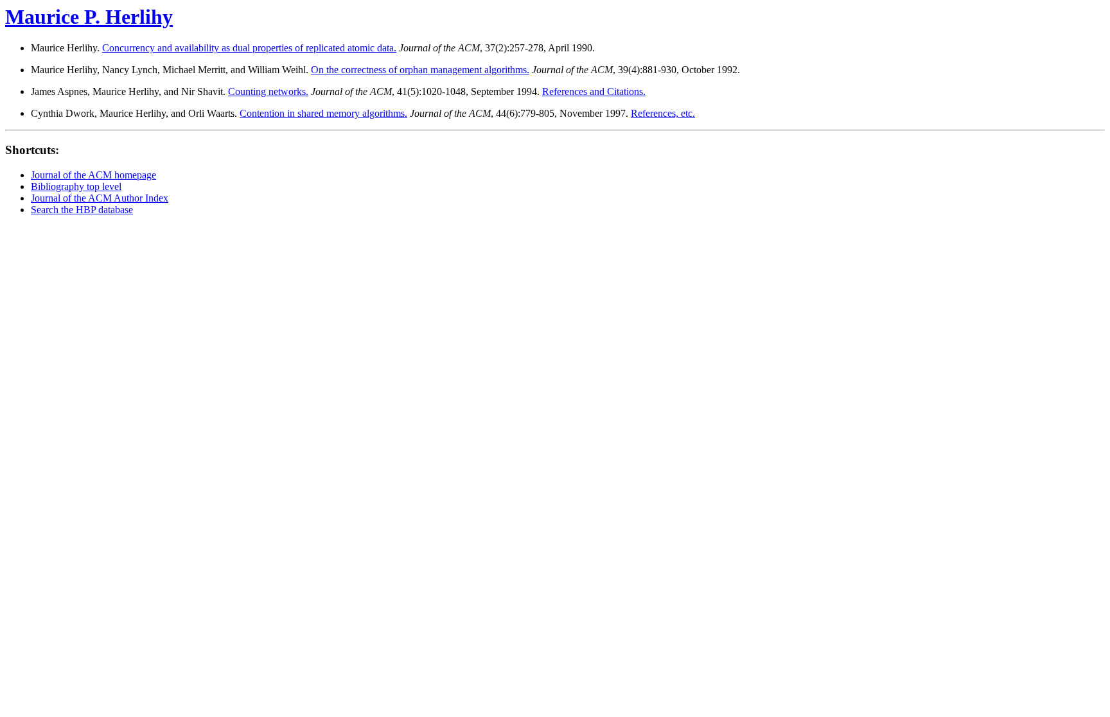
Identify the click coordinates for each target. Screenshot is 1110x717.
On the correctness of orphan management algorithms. (420, 69)
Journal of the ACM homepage (93, 174)
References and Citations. (594, 91)
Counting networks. (268, 91)
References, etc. (663, 113)
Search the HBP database (82, 209)
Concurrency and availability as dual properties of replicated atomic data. (249, 47)
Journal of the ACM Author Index (99, 198)
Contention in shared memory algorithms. (323, 113)
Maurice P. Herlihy (89, 16)
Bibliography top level (76, 186)
